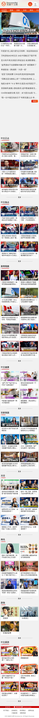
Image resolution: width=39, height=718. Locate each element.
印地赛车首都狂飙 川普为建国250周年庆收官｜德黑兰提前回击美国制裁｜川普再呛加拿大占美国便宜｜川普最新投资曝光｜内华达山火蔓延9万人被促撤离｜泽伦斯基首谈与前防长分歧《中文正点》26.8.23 (29, 173)
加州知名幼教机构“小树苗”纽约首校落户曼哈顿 (10, 492)
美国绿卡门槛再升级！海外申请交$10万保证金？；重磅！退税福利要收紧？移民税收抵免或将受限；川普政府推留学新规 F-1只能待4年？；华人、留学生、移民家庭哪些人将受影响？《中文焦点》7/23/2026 (9, 254)
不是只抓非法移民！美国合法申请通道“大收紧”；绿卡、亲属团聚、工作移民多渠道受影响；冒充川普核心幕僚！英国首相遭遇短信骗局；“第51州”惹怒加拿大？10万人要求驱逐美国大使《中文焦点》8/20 (10, 219)
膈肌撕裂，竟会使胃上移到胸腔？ (28, 402)
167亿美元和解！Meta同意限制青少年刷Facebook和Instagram (10, 301)
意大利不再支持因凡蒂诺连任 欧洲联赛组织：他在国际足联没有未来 (19, 60)
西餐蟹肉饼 (24, 658)
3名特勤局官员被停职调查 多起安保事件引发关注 (29, 354)
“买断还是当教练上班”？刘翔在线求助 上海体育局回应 (19, 79)
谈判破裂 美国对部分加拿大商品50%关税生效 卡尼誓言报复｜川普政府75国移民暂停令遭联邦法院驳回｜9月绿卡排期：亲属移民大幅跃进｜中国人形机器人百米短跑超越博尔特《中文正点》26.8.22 (10, 190)
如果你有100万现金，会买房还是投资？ (10, 510)
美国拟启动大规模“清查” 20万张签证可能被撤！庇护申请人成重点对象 (19, 45)
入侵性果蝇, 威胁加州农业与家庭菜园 (29, 556)
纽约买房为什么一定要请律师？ (28, 528)
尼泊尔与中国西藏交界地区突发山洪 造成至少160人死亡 (10, 336)
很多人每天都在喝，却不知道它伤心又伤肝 (9, 556)
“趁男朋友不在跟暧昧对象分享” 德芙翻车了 (19, 65)
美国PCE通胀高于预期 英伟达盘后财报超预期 (28, 283)
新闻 (11, 10)
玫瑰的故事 (7, 633)
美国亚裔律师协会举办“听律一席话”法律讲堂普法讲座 (9, 592)
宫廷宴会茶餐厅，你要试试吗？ (9, 694)
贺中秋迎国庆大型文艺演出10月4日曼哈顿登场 (29, 574)
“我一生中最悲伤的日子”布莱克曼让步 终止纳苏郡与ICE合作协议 (19, 98)
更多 (35, 101)
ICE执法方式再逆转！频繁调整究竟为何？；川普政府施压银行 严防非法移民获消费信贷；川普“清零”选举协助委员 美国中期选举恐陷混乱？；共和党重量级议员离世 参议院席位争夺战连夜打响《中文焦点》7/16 (29, 254)
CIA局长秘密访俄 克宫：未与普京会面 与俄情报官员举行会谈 (19, 93)
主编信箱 (14, 713)
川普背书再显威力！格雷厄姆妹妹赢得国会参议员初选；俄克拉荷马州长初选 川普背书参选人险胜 (10, 283)
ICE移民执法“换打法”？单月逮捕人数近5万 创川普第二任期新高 (6, 45)
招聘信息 (31, 710)
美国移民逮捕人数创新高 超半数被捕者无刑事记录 (19, 88)
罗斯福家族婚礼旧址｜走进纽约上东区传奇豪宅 (28, 465)
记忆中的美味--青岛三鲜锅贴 (28, 677)
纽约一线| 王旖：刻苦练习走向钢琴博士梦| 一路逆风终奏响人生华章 (29, 493)
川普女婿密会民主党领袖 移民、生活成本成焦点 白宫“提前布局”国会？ (32, 45)
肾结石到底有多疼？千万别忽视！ (28, 384)
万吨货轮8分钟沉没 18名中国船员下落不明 (19, 56)
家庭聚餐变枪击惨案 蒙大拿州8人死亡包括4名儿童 (29, 319)
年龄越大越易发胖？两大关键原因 (9, 402)
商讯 (31, 10)
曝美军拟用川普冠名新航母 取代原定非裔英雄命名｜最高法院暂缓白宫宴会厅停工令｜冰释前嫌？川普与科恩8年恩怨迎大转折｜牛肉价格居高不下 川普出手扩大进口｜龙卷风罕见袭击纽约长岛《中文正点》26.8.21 (29, 190)
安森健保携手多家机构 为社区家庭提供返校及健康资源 (28, 592)
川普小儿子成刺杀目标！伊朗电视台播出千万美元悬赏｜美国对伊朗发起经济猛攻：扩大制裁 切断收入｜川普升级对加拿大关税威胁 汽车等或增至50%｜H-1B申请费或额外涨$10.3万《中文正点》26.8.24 (10, 173)
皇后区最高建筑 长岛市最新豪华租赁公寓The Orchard (10, 465)
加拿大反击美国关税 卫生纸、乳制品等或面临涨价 (10, 319)
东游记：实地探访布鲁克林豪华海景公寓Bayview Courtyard (10, 447)
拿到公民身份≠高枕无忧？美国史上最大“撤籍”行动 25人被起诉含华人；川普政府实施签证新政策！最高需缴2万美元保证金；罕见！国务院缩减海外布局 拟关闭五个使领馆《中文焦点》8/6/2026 (10, 237)
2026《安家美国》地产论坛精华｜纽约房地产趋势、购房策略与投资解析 (29, 447)
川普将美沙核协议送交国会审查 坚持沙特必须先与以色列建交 (29, 336)
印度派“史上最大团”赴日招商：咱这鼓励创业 (19, 51)
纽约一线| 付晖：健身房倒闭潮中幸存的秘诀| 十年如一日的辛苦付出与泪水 (29, 510)
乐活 (24, 10)
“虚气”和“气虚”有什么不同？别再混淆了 (9, 384)
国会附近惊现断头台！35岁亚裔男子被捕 (29, 301)
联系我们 (23, 710)
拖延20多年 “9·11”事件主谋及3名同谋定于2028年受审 (19, 84)
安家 (18, 10)
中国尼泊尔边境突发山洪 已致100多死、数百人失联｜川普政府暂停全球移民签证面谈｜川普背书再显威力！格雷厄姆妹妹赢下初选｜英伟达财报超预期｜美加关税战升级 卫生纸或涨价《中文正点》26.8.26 (10, 155)
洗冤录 (5, 618)
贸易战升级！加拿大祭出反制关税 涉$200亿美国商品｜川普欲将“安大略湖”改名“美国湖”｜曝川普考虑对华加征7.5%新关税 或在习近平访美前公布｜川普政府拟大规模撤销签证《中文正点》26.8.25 (29, 155)
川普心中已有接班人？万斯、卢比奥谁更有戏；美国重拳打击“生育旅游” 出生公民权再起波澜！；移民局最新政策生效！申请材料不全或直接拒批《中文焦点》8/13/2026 (29, 219)
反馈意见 (14, 710)
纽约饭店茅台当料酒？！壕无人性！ (8, 659)
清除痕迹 (23, 713)
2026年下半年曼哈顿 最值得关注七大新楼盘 (29, 429)
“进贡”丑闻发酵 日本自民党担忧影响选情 (18, 74)
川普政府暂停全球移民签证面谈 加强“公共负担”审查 (9, 354)
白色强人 (25, 618)
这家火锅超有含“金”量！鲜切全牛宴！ (9, 677)
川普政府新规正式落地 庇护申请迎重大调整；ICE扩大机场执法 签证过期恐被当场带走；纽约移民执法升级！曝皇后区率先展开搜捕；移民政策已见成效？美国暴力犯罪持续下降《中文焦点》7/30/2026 (29, 237)
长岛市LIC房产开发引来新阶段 (10, 429)
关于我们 (6, 710)
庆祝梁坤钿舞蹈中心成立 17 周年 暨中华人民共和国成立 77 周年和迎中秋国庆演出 (10, 574)
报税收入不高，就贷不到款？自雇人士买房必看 (9, 528)
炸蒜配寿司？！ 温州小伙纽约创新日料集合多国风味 (29, 694)
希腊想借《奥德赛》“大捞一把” (14, 70)
